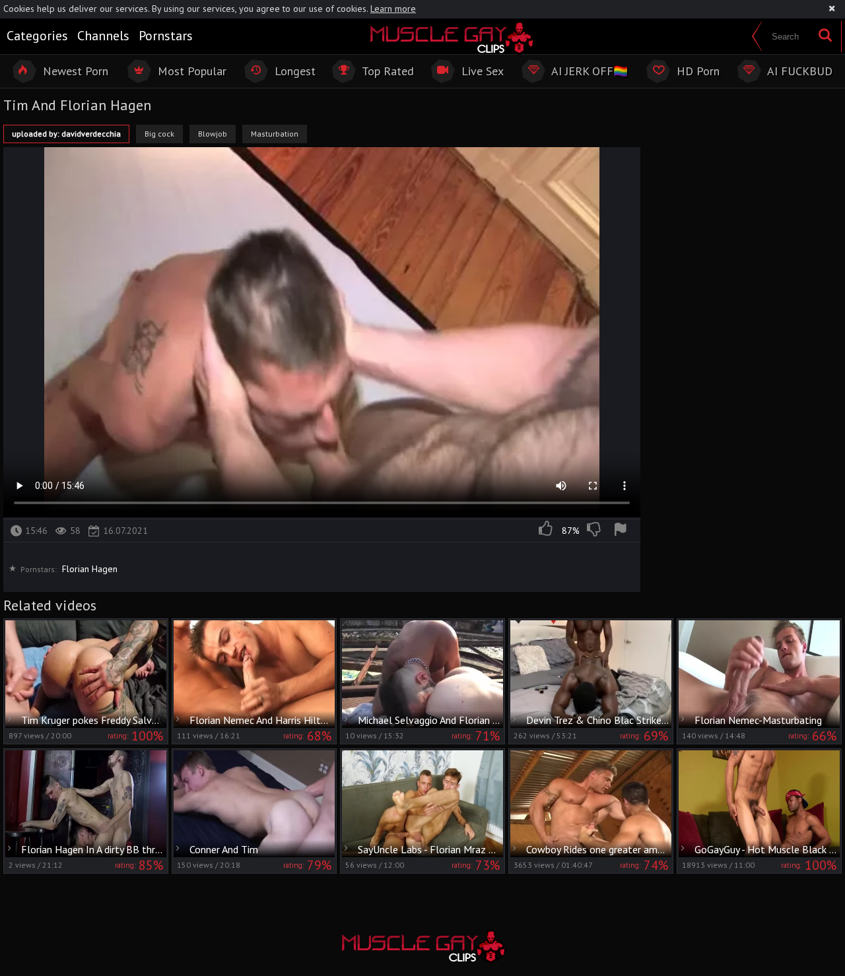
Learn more (393, 9)
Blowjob (212, 134)
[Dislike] (594, 530)
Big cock (159, 134)
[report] (622, 530)
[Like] (546, 530)
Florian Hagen (90, 569)
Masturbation (274, 134)
